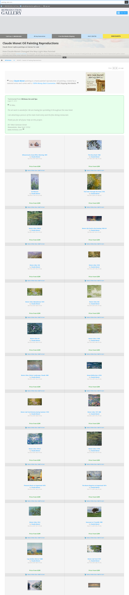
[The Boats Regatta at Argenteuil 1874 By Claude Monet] (94, 479)
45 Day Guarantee (39, 36)
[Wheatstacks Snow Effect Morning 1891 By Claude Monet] (35, 147)
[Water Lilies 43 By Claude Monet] (34, 333)
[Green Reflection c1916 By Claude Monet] (94, 368)
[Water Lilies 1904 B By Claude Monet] (34, 225)
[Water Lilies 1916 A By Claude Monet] (34, 444)
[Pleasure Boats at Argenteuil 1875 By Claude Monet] (35, 480)
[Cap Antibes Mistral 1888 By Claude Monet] (34, 554)
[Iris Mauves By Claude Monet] (35, 189)
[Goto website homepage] (11, 14)
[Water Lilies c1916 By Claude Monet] (94, 445)
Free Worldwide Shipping (67, 36)
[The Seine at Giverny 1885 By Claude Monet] (35, 590)
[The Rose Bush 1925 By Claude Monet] (94, 149)
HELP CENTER (92, 36)
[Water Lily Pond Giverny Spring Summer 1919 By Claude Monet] (35, 405)
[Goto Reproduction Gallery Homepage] (2, 60)
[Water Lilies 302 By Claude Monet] (94, 297)
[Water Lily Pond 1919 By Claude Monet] (94, 552)
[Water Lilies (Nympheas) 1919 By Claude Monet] (34, 295)
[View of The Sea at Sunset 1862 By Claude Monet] (94, 587)
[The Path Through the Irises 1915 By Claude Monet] (94, 189)
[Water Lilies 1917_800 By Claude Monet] (94, 406)
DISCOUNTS (116, 36)
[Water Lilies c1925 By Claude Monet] (94, 333)
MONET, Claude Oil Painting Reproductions (29, 60)
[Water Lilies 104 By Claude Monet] (35, 258)
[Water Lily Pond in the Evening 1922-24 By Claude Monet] (94, 220)
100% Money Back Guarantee (44, 83)
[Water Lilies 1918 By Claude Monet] (94, 257)
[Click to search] (126, 2)
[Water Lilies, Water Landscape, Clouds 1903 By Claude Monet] (34, 370)
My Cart (47, 6)
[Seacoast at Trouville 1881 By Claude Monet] (94, 516)
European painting (21, 53)
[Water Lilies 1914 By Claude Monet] (35, 515)
